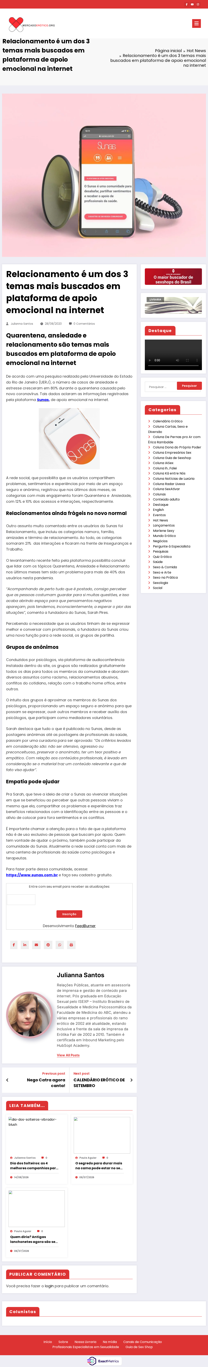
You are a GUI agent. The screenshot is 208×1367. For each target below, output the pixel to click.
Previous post (53, 1073)
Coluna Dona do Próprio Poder (177, 447)
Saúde (158, 561)
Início (47, 1342)
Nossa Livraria (85, 1342)
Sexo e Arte (162, 572)
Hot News (160, 520)
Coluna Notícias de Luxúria (173, 478)
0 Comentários (84, 324)
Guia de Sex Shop (139, 1347)
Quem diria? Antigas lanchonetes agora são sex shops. (33, 1239)
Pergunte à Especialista (171, 546)
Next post (82, 1073)
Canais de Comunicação (142, 1342)
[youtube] (192, 4)
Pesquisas (160, 551)
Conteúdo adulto (166, 499)
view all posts (68, 1055)
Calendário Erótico (168, 421)
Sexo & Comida (165, 567)
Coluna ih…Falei (165, 468)
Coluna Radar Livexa (169, 484)
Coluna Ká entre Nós (169, 473)
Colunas (159, 494)
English (158, 509)
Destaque (160, 504)
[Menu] (196, 23)
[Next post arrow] (131, 1080)
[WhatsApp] (60, 945)
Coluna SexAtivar (166, 489)
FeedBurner (85, 925)
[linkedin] (25, 945)
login (49, 1285)
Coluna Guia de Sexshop (172, 458)
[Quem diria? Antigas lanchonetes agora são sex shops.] (37, 1208)
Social (157, 588)
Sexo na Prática (165, 577)
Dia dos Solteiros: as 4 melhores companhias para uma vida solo (34, 1166)
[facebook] (13, 945)
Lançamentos (164, 525)
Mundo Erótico (164, 535)
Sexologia (160, 582)
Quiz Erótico (162, 556)
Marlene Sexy (163, 530)
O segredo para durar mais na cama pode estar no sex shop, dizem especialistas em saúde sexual (98, 1166)
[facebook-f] (186, 4)
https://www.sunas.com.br (32, 874)
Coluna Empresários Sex (172, 452)
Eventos (159, 515)
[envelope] (36, 945)
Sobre (63, 1342)
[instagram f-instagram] (198, 4)
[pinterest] (48, 945)
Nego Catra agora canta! (46, 1082)
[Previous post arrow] (7, 1080)
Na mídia (110, 1342)
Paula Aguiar (87, 1157)
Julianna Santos (22, 324)
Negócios (160, 541)
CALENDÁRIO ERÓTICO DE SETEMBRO (99, 1082)
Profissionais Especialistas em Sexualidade (85, 1347)
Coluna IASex (163, 463)
